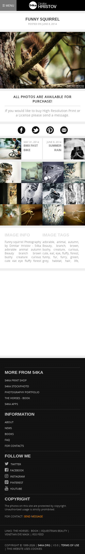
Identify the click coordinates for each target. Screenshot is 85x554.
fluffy (65, 253)
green (74, 257)
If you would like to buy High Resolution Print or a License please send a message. (42, 105)
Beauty (47, 245)
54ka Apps (11, 404)
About (9, 422)
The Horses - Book (17, 398)
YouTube (15, 488)
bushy (46, 249)
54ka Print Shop (16, 380)
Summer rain (55, 148)
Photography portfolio (22, 392)
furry (63, 257)
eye (58, 253)
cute (45, 253)
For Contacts (14, 445)
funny (46, 257)
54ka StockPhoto (17, 386)
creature (59, 249)
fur (55, 257)
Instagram (17, 476)
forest (74, 253)
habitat (56, 261)
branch (60, 245)
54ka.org (44, 545)
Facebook (16, 470)
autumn (73, 242)
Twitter (15, 464)
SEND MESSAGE (33, 516)
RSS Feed (38, 534)
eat (52, 253)
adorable (48, 242)
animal (61, 242)
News (8, 428)
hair (67, 261)
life (76, 261)
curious (73, 249)
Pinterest (16, 482)
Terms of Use (70, 545)
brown (74, 245)
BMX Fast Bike (31, 148)
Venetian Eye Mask (17, 534)
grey (45, 261)
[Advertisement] (42, 313)
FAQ (7, 440)
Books (9, 434)
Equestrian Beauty (54, 531)
